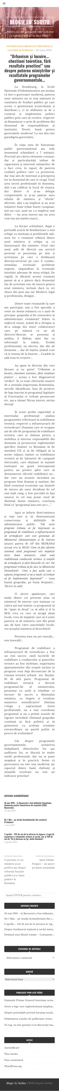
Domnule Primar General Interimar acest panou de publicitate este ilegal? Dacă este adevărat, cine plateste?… (29, 1000)
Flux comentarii (13, 1060)
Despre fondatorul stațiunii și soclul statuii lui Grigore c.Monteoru (29, 929)
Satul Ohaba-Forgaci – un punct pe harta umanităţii (43, 863)
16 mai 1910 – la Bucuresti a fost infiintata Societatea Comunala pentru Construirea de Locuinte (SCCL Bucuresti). (27, 805)
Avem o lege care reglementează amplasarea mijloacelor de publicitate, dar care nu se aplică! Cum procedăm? (29, 1006)
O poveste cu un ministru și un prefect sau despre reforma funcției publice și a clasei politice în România (15, 871)
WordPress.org (13, 1066)
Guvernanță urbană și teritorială (29, 46)
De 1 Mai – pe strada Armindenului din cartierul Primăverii (25, 821)
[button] (2, 4)
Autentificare (11, 1047)
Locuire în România (20, 50)
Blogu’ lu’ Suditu (16, 1083)
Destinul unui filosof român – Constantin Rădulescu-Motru (29, 934)
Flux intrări (11, 1053)
